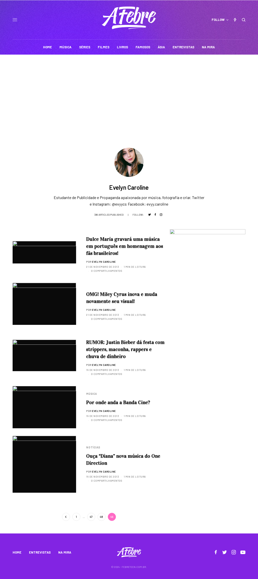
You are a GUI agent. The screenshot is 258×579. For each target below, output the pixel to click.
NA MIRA (64, 552)
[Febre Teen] (129, 18)
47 (91, 516)
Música (91, 393)
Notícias (93, 447)
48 (101, 516)
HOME (17, 552)
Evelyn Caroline (104, 261)
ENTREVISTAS (40, 552)
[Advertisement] (129, 92)
